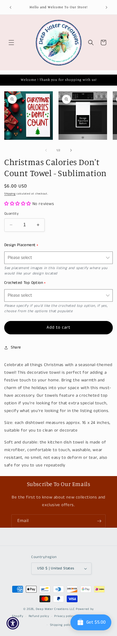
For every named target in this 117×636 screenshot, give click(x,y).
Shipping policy (61, 625)
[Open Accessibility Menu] (13, 623)
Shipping (10, 194)
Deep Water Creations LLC (55, 609)
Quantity (11, 213)
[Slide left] (46, 150)
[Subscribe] (99, 521)
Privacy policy (64, 616)
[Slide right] (71, 150)
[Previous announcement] (10, 7)
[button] (11, 42)
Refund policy (39, 616)
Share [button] (16, 347)
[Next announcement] (106, 7)
